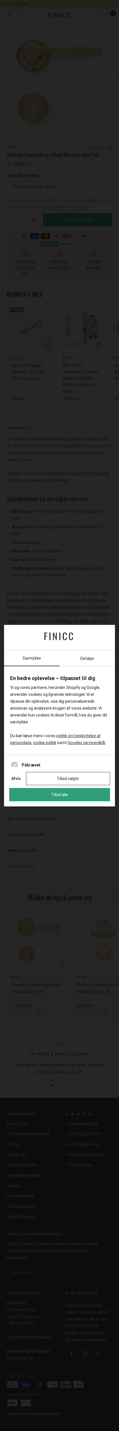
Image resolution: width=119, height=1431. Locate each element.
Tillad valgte (68, 778)
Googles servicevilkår (86, 742)
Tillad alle (59, 794)
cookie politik (44, 742)
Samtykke (32, 658)
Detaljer (87, 658)
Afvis (16, 778)
